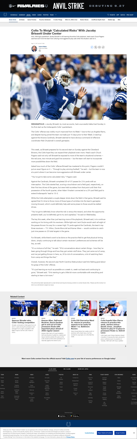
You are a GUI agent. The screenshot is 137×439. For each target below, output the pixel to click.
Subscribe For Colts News (16, 397)
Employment (75, 380)
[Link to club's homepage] (5, 14)
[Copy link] (103, 47)
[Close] (134, 433)
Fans (134, 390)
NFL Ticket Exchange (104, 404)
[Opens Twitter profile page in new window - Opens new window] (40, 50)
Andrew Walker (43, 46)
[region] (68, 433)
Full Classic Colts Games (32, 399)
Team (2, 374)
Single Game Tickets (104, 388)
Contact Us (75, 377)
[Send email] (99, 48)
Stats (2, 385)
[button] (66, 346)
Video (31, 374)
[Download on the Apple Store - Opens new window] (62, 416)
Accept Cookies (120, 433)
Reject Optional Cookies (105, 433)
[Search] (108, 14)
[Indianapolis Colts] (68, 424)
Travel (61, 387)
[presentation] (126, 346)
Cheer (61, 390)
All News (17, 377)
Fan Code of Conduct (90, 388)
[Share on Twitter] (95, 48)
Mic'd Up (32, 390)
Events (134, 396)
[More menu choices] (55, 14)
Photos (61, 374)
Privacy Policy (70, 437)
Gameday (90, 397)
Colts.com (70, 358)
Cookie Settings (89, 433)
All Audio (47, 377)
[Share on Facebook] (91, 48)
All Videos (31, 377)
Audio (47, 374)
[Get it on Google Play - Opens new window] (74, 417)
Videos (119, 380)
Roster (2, 377)
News (16, 374)
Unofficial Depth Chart (16, 391)
